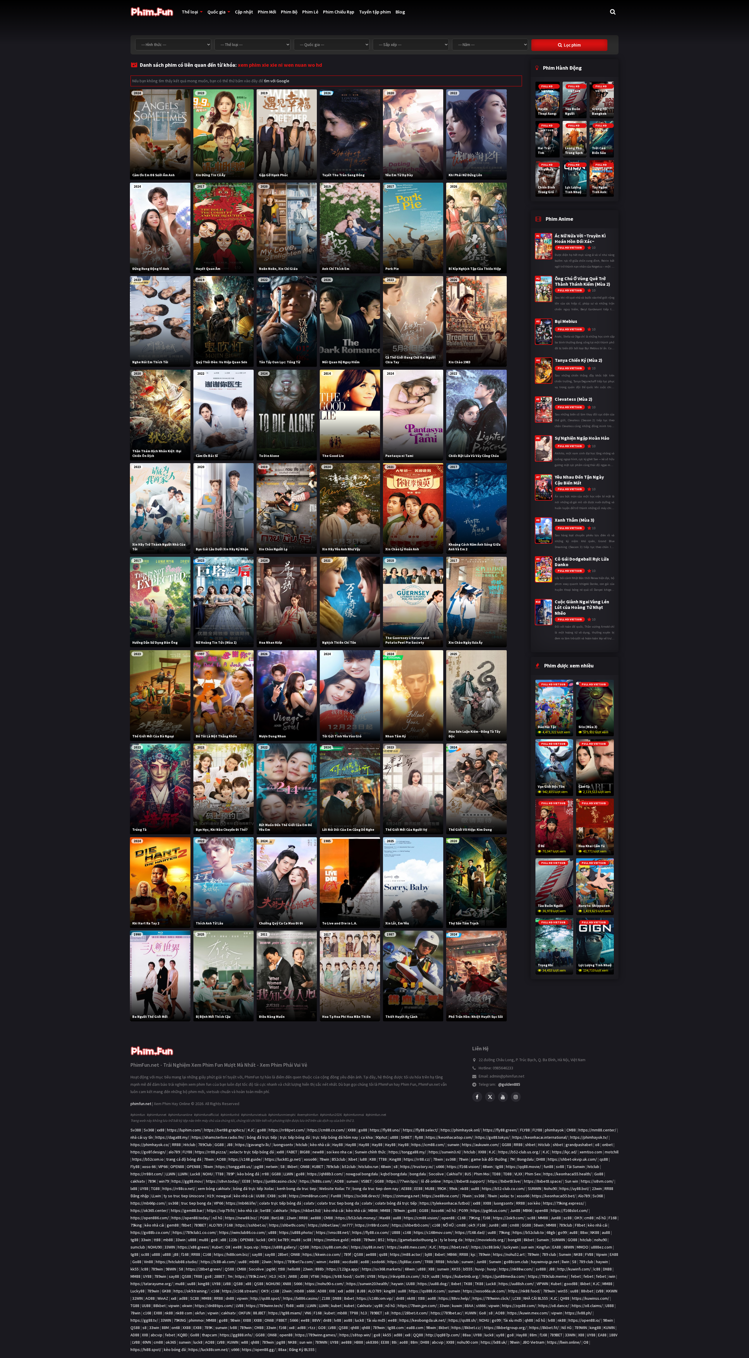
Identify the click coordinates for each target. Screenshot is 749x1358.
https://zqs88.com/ (519, 1305)
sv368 (451, 1159)
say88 (257, 1254)
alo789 (174, 1152)
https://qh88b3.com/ (325, 1174)
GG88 (219, 1144)
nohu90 (600, 1239)
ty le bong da (451, 1239)
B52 (381, 1239)
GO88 (572, 1239)
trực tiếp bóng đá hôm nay (335, 1137)
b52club (349, 1166)
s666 (440, 1166)
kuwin (457, 1305)
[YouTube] (503, 1097)
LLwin (156, 1195)
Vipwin (601, 1254)
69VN (146, 1342)
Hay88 (337, 1144)
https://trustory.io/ (416, 1166)
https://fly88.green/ (500, 1130)
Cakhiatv (364, 1305)
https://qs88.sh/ (463, 1320)
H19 (210, 1195)
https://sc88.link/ (486, 1247)
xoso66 (310, 1159)
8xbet (440, 1254)
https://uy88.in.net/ (367, 1247)
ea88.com (414, 1327)
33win (146, 1239)
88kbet (159, 1305)
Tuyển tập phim (375, 12)
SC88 (194, 1298)
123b (233, 1239)
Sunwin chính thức (370, 1152)
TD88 (496, 1174)
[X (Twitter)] (490, 1097)
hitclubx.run (368, 1166)
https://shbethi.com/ (287, 1225)
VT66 (315, 1276)
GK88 (166, 1291)
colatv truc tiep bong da (338, 1203)
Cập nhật (244, 12)
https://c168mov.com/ (433, 1232)
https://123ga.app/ (343, 1269)
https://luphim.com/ (184, 1130)
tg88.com (395, 1327)
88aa (467, 1335)
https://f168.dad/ (470, 1232)
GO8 (322, 1327)
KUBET (317, 1166)
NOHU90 (155, 1247)
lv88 (337, 1320)
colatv (309, 1203)
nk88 (464, 1188)
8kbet (292, 1166)
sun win (527, 1247)
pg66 (271, 1269)
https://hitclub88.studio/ (177, 1261)
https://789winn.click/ (491, 1298)
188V (613, 1335)
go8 (214, 1239)
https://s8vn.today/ (223, 1181)
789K (152, 1181)
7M (512, 1159)
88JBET (259, 1313)
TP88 (354, 1313)
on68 (175, 1327)
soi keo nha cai (339, 1152)
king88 (203, 1283)
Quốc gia (216, 12)
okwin (187, 1305)
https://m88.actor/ (406, 1254)
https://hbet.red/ (454, 1247)
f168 (486, 1217)
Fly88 (135, 1166)
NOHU (208, 1174)
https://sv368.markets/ (382, 1269)
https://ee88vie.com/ (440, 1195)
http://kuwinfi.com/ (574, 1269)
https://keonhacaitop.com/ (449, 1137)
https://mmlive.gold (331, 1239)
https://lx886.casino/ (301, 1298)
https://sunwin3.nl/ (445, 1152)
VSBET (366, 1181)
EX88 (271, 1195)
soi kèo (534, 1203)
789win (399, 1210)
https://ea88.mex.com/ (407, 1247)
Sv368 (149, 1130)
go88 (261, 1130)
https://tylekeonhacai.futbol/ (445, 1203)
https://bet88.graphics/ (224, 1130)
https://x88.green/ (193, 1247)
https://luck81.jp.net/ (283, 1159)
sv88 (560, 1166)
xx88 (160, 1130)
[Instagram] (516, 1097)
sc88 (282, 1195)
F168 (613, 1217)
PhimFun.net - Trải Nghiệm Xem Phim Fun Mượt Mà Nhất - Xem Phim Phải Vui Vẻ (218, 1064)
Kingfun (543, 1247)
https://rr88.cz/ (417, 1159)
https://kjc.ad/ (564, 1152)
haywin (602, 1261)
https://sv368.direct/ (362, 1195)
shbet (530, 1144)
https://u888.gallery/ (279, 1247)
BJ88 (361, 1291)
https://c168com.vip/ (375, 1298)
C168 (461, 1217)
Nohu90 (550, 1188)
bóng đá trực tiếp (262, 1137)
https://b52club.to (528, 1232)
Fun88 (336, 1195)
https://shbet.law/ (324, 1225)
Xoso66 (437, 1210)
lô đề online (431, 1181)
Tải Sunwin (576, 1166)
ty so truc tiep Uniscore (184, 1195)
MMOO (582, 1247)
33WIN (169, 1247)
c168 (436, 1225)
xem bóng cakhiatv (214, 1188)
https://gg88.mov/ (187, 1181)
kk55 (134, 1269)
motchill (612, 1152)
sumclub (137, 1247)
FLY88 (525, 1130)
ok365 (171, 1342)
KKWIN (611, 1291)
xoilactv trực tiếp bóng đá (251, 1152)
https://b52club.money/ (356, 1217)
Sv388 (135, 1130)
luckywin (511, 1247)
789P (230, 1174)
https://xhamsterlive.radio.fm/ (218, 1137)
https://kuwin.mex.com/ (528, 1313)
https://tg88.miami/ (285, 1313)
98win (235, 1320)
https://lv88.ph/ (578, 1313)
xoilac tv (507, 1195)
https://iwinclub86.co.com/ (242, 1232)
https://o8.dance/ (553, 1305)
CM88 (571, 1130)
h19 (425, 1276)
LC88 (517, 1298)
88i (394, 1342)
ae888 (315, 1217)
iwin (612, 1276)
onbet (607, 1144)
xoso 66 (149, 1166)
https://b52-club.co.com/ (503, 1188)
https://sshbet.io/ (251, 1225)
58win (539, 1225)
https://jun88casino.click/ (275, 1181)
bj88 (428, 1254)
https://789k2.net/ (251, 1276)
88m (533, 1335)
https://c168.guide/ (245, 1159)
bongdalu (418, 1174)
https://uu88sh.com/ (516, 1283)
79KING (180, 1320)
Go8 (482, 1313)
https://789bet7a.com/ (294, 1261)
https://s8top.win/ (355, 1335)
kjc (473, 1254)
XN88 (287, 1283)
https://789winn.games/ (316, 1335)
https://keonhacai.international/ (540, 1137)
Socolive (436, 1174)
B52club (339, 1159)
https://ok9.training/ (191, 1291)
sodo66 (378, 1261)
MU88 (429, 1188)
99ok (453, 1188)
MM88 (385, 1210)
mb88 (168, 1239)
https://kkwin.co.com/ (322, 1254)
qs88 (603, 1159)
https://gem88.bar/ (187, 1210)
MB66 (373, 1210)
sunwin (453, 1144)
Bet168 (278, 1217)
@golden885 (509, 1084)
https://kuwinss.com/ (590, 1298)
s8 (396, 1166)
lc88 (144, 1269)
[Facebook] (477, 1097)
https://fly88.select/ (420, 1130)
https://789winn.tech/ (264, 1305)
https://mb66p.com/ (148, 1203)
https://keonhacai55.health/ (567, 1174)
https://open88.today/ (190, 1217)
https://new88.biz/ (241, 1217)
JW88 (292, 1276)
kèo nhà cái (320, 1144)
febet (576, 1276)
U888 (396, 1232)
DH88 (540, 1159)
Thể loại (190, 12)
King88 (395, 1159)
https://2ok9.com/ (509, 1217)
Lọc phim (571, 45)
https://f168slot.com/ (569, 1210)
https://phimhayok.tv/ (589, 1137)
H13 (272, 1276)
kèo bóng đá (248, 1174)
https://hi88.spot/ (145, 1349)
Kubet (217, 1247)
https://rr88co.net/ (178, 1188)
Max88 (384, 1217)
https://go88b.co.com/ (150, 1232)
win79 (164, 1181)
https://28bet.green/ (204, 1269)
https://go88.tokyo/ (492, 1137)
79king (136, 1225)
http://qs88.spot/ (265, 1298)
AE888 (406, 1188)
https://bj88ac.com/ (404, 1261)
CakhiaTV (454, 1174)
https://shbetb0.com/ (411, 1225)
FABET (292, 1152)
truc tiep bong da (196, 1203)
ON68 (305, 1166)
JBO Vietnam (533, 1342)
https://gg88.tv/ (144, 1320)
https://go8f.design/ (148, 1152)
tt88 (157, 1239)
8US (468, 1174)
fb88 (290, 1305)
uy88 (378, 1305)
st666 (481, 1305)
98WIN (171, 1269)
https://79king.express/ (563, 1203)
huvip (480, 1269)
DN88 (607, 1269)
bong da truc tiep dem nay (375, 1188)
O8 (227, 1247)
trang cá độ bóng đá (183, 1159)
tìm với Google (276, 80)
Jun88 (515, 1210)
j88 (175, 1254)
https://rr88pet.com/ (287, 1130)
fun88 (548, 1166)
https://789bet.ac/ (447, 1313)
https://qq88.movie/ (523, 1166)
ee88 (237, 1247)
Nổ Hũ (566, 1327)
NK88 (594, 1232)
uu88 (475, 1188)
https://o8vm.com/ (597, 1181)
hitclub (301, 1144)
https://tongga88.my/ (407, 1152)
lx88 (133, 1188)
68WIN (569, 1247)
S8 (282, 1166)
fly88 (419, 1137)
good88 (571, 1283)
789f (347, 1254)
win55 (563, 1291)
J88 (229, 1144)
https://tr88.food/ (337, 1276)
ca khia (367, 1137)
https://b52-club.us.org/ (519, 1152)
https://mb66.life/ (241, 1203)
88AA (469, 1305)
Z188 (326, 1298)
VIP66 (163, 1166)
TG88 (155, 1188)
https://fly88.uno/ (385, 1130)
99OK (441, 1188)
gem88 (173, 1225)
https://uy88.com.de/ (330, 1247)
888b (319, 1269)
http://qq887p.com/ (443, 1335)
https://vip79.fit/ (221, 1210)
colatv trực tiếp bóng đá (280, 1203)
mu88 (203, 1239)
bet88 (265, 1210)
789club (332, 1166)
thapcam (209, 1335)
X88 (431, 1269)
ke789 (283, 1239)
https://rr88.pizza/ (211, 1152)
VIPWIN (542, 1283)
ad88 (350, 1291)
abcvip (156, 1335)
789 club (549, 1254)
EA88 (556, 1247)
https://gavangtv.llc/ (253, 1144)
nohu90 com (467, 1342)
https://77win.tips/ (402, 1181)
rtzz (311, 1327)
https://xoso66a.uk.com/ (484, 1291)
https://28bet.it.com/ (409, 1313)
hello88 (294, 1269)
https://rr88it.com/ (146, 1174)
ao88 (364, 1261)
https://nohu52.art (509, 1254)
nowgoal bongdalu (362, 1174)
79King (474, 1217)
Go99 (359, 1276)
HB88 (358, 1342)
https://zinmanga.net (401, 1195)
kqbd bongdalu (394, 1174)
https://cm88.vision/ (421, 1217)
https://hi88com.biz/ (231, 1254)
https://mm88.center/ (597, 1130)
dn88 (230, 1298)
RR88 (176, 1144)
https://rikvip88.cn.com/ (399, 1276)
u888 (394, 1137)
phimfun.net (140, 1103)
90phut (381, 1137)
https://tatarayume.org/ (151, 1283)
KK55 (456, 1269)
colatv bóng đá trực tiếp (396, 1203)
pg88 (259, 1166)
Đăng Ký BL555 (302, 1349)
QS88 (304, 1247)
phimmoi (196, 1320)
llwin (565, 1261)
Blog (400, 12)
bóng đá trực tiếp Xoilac (253, 1188)
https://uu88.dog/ (433, 1283)
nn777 (347, 1225)
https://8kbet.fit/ (544, 1327)
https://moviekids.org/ (485, 1239)
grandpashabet (579, 1144)
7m (230, 1276)
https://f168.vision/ (463, 1166)
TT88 (383, 1159)
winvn (321, 1261)
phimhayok (554, 1130)
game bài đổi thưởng (489, 1159)
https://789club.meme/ (548, 1276)
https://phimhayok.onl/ (460, 1130)
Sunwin (543, 1239)
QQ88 (418, 1335)
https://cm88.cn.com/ (326, 1130)
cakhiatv (137, 1181)
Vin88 (148, 1261)
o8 (597, 1144)
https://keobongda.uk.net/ (422, 1320)
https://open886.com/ (149, 1217)
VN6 (308, 1313)
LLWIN (170, 1174)
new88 (318, 1152)
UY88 (144, 1188)
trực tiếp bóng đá (295, 1137)
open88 (541, 1210)
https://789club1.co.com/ (195, 1232)
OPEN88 (177, 1166)
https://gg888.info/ (236, 1335)
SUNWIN (534, 1188)
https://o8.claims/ (587, 1305)
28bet (283, 1254)
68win (386, 1166)
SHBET (406, 1137)
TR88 (429, 1261)
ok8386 (372, 1342)
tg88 (499, 1166)
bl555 (468, 1269)
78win (209, 1159)
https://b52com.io (148, 1159)
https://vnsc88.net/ (333, 1232)
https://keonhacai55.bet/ (554, 1195)
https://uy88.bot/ (574, 1188)
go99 (562, 1232)
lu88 (363, 1159)
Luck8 (195, 1174)
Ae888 (334, 1261)
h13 (364, 1313)
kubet (336, 1305)
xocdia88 (350, 1261)
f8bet (186, 1225)
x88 (504, 1225)
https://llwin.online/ (564, 1342)
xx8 (340, 1291)
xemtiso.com (591, 1152)
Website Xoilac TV (334, 1188)
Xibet (352, 1159)
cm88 (589, 1217)
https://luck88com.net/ (208, 1349)
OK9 (578, 1217)
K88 (373, 1159)
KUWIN (470, 1313)
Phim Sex (533, 1174)
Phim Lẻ (310, 12)
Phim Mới (267, 12)
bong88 (514, 1239)
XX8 (332, 1291)
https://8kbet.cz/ (466, 1327)
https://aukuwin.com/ (480, 1144)
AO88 (221, 1159)
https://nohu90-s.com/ (324, 1283)
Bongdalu (525, 1159)
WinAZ (162, 1298)
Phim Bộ (289, 12)
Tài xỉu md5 (376, 1320)
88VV (316, 1320)
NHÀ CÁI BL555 (535, 1298)
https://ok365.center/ (149, 1210)
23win (597, 1188)
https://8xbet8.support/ (464, 1181)
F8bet (580, 1225)
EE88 (246, 1181)
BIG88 (305, 1152)
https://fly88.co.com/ (370, 1232)
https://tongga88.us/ (234, 1166)
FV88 (589, 1254)
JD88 (304, 1276)
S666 (298, 1283)
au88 (573, 1232)
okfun (200, 1313)
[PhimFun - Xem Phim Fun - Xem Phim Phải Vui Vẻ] (151, 1048)
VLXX (518, 1174)
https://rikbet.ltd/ (306, 1210)
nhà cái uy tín (141, 1137)
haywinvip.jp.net (545, 1261)
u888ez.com (601, 1247)
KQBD (183, 1335)
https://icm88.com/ (428, 1144)
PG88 (264, 1217)
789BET (200, 1225)
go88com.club (516, 1261)
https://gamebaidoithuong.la (412, 1239)
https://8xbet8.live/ (504, 1181)
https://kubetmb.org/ (461, 1276)
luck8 (260, 1239)
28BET (219, 1276)
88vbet (587, 1291)
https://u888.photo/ (296, 1232)
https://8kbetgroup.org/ (505, 1327)
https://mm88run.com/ (308, 1195)
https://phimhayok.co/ (149, 1144)
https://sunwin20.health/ (367, 1283)
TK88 (468, 1283)
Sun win (571, 1181)
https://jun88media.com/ (503, 1276)
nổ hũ (451, 1210)
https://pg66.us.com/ (488, 1210)
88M (165, 1327)
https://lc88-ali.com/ (218, 1261)
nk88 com (184, 1313)
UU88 (260, 1195)
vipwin (242, 1298)
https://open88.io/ (584, 1320)
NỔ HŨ (448, 1225)
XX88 (352, 1130)
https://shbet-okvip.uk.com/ (572, 1159)
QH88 (564, 1298)
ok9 (471, 1225)
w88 (244, 1342)
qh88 (529, 1320)
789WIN (580, 1327)
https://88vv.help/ (454, 1298)
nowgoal (223, 1195)
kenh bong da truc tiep (297, 1188)
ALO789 (215, 1225)
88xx (584, 1232)
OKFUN (244, 1313)
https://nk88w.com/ (516, 1269)
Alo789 (584, 1195)
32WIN (137, 1298)
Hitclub (189, 1144)
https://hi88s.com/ (316, 1181)
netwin (272, 1166)
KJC (251, 1130)
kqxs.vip (251, 1247)
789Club (205, 1144)
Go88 (598, 1174)
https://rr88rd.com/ (372, 1225)
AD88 (321, 1291)
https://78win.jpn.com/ (417, 1305)
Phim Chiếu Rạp (338, 12)
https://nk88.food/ (524, 1291)
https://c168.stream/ (240, 1291)
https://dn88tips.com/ (214, 1305)
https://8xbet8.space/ (543, 1181)
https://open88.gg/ (259, 1349)
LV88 (227, 1283)
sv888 (541, 1269)
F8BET (281, 1320)
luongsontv (283, 1144)
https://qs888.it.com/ (427, 1291)
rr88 (265, 1174)
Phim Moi (481, 1174)
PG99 (463, 1210)
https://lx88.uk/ (494, 1342)
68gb (551, 1232)
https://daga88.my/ (172, 1137)
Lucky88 (137, 1291)
